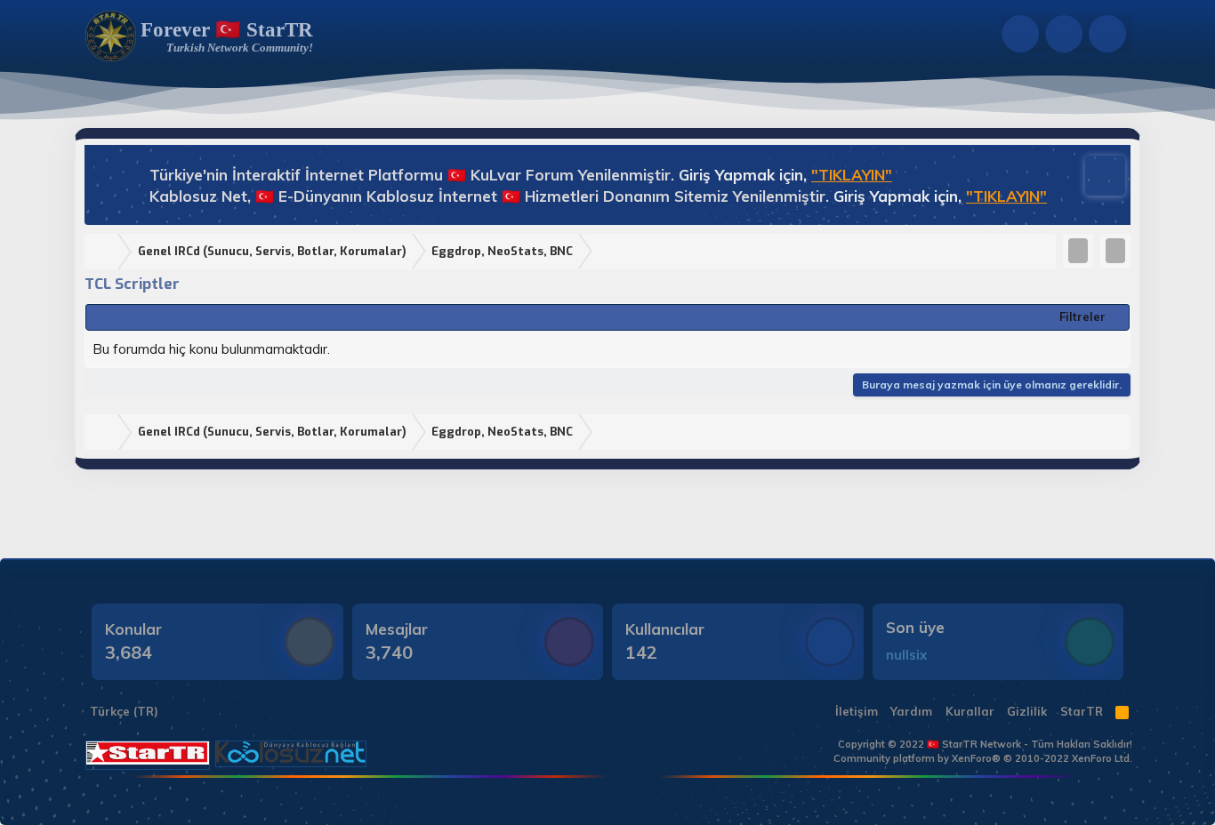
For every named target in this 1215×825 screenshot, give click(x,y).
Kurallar (969, 711)
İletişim (856, 711)
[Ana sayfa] (104, 252)
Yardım (911, 711)
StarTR (1081, 711)
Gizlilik (1027, 711)
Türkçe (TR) (122, 711)
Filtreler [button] (1082, 316)
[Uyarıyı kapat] (1097, 173)
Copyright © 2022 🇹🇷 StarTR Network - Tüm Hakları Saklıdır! (985, 744)
